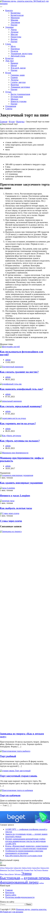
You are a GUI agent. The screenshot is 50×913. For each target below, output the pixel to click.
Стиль (8, 44)
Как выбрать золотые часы (16, 508)
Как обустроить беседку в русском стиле (23, 855)
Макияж (14, 20)
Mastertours (3, 870)
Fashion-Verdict (27, 868)
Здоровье (9, 27)
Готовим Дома (28, 870)
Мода (13, 46)
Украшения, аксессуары (21, 53)
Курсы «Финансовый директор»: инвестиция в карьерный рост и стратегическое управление (26, 847)
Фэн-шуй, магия (18, 68)
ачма (21, 878)
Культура (9, 58)
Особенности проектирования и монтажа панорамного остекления (24, 852)
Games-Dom (36, 868)
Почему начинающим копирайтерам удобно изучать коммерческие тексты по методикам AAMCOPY (25, 841)
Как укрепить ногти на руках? (18, 423)
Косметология (17, 15)
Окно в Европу (9, 874)
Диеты (14, 29)
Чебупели (18, 874)
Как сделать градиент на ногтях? (19, 371)
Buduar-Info (9, 868)
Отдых (8, 92)
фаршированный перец (19, 882)
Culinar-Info (17, 868)
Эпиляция (15, 22)
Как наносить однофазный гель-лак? (21, 389)
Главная (9, 890)
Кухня (8, 73)
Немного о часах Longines (15, 495)
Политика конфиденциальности (20, 897)
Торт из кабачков (10, 795)
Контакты (9, 892)
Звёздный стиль (18, 56)
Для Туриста (38, 870)
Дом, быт (9, 61)
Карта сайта (10, 895)
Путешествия (17, 96)
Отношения (10, 106)
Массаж (14, 34)
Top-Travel (11, 870)
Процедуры (16, 37)
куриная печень (37, 878)
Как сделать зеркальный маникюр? (21, 406)
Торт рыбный (8, 756)
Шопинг (14, 99)
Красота (9, 10)
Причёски (15, 49)
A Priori (2, 868)
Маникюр (15, 17)
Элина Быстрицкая (16, 875)
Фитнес (14, 39)
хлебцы (41, 883)
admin (8, 360)
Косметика (15, 13)
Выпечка (15, 85)
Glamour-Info (44, 868)
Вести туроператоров (20, 94)
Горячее (14, 77)
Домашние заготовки (20, 87)
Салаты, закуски (18, 82)
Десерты (14, 80)
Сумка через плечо (11, 521)
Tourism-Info (19, 870)
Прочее (14, 25)
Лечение (14, 32)
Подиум (14, 51)
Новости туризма (18, 101)
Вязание (14, 63)
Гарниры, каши (18, 75)
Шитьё (14, 65)
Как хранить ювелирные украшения (21, 482)
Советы (8, 108)
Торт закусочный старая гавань (18, 775)
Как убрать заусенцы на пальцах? (20, 440)
